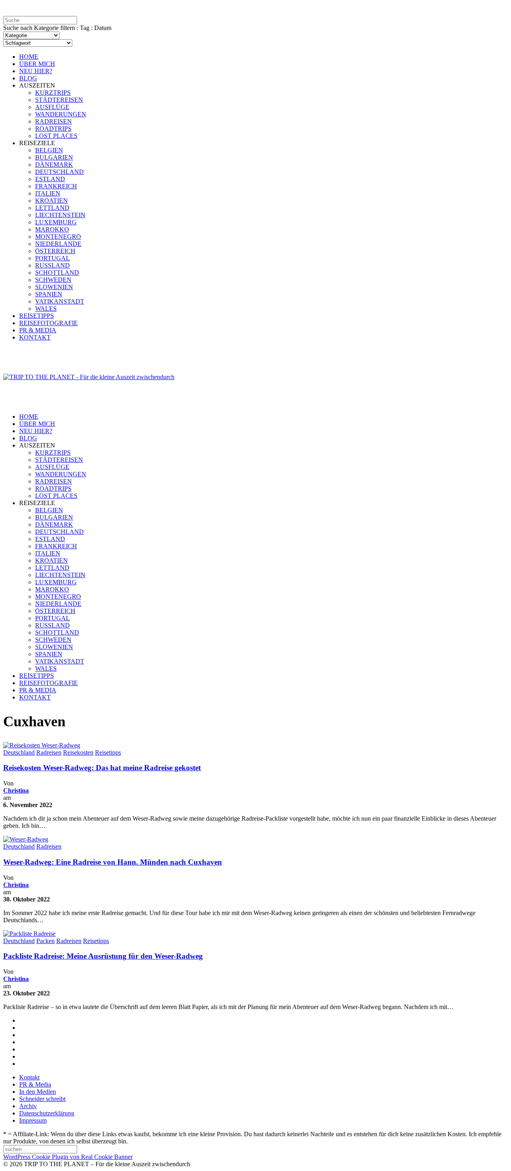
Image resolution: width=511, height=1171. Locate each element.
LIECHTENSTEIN (60, 215)
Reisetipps (108, 752)
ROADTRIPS (53, 128)
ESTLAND (50, 179)
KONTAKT (35, 337)
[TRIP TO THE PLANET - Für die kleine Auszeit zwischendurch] (88, 377)
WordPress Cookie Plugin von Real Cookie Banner (68, 1156)
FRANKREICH (56, 186)
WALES (46, 308)
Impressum (33, 1120)
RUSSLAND (52, 265)
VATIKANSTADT (59, 301)
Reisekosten (78, 752)
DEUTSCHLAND (59, 171)
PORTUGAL (52, 258)
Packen (45, 940)
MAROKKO (52, 229)
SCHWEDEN (53, 279)
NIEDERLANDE (58, 243)
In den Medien (37, 1091)
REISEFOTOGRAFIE (48, 323)
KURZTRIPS (53, 92)
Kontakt (29, 1077)
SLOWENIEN (54, 287)
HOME (28, 56)
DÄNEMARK (54, 164)
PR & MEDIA (37, 330)
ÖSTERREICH (55, 251)
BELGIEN (49, 150)
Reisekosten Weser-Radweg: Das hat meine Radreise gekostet (102, 767)
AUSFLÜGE (52, 107)
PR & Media (35, 1084)
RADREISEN (53, 121)
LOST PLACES (56, 135)
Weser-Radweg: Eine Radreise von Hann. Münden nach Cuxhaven (112, 862)
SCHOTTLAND (57, 272)
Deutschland (19, 752)
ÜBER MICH (37, 63)
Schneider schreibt (42, 1098)
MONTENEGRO (58, 236)
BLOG (28, 78)
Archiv (28, 1106)
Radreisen (48, 752)
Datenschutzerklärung (46, 1113)
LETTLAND (52, 207)
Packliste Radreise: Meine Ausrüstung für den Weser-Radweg (103, 956)
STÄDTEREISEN (59, 99)
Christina (16, 790)
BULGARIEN (54, 157)
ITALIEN (47, 193)
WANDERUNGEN (60, 114)
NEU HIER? (35, 71)
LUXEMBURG (56, 222)
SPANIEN (48, 294)
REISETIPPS (36, 315)
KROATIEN (51, 200)
